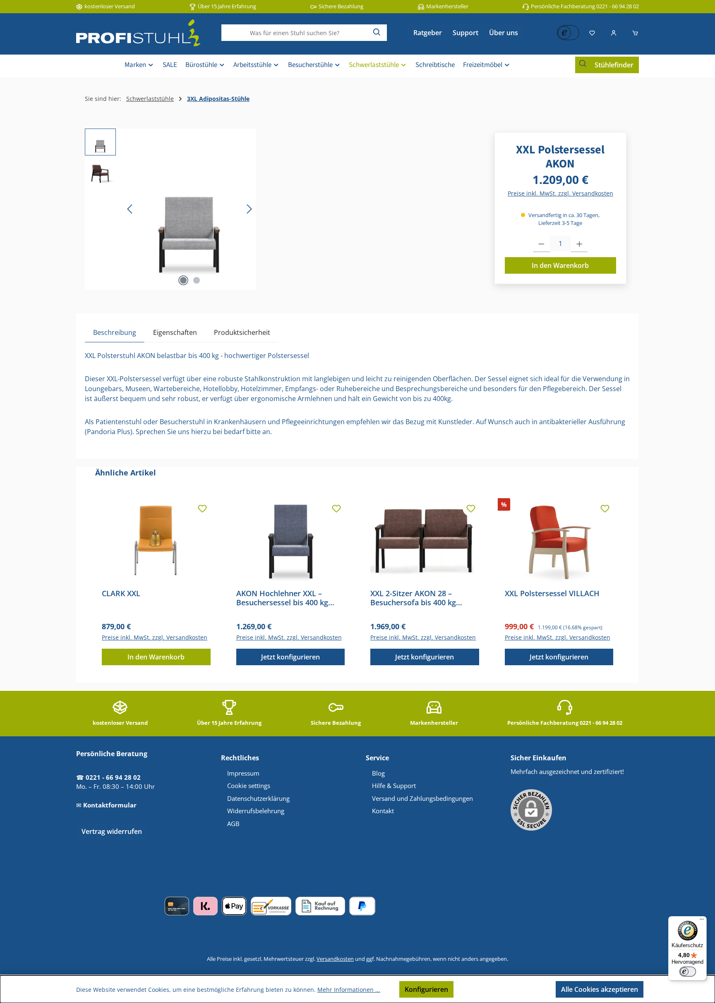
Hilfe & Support (394, 785)
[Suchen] (377, 32)
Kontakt (383, 811)
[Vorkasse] (271, 906)
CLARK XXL (121, 593)
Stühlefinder (614, 64)
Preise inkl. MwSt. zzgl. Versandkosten (560, 193)
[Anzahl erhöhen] (579, 244)
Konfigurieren (426, 989)
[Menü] (702, 921)
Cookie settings (248, 785)
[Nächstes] (249, 209)
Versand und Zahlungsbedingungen (422, 798)
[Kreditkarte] (177, 906)
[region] (170, 209)
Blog (378, 773)
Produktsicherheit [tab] (242, 332)
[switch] (687, 972)
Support (465, 32)
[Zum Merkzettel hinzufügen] (202, 508)
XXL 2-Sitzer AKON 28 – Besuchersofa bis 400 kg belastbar (413, 598)
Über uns (503, 32)
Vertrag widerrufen (112, 831)
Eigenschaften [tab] (175, 332)
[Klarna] (205, 906)
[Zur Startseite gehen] (138, 32)
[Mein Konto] (613, 32)
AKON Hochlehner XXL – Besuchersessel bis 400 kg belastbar (282, 598)
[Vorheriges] (130, 209)
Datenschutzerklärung (258, 798)
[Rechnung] (320, 906)
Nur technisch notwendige (504, 989)
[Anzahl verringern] (541, 244)
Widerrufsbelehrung (255, 811)
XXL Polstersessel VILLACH (552, 593)
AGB (233, 823)
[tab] (114, 332)
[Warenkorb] (632, 32)
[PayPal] (362, 906)
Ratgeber (427, 32)
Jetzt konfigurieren (290, 657)
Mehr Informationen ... (348, 989)
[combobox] (294, 32)
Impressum (243, 773)
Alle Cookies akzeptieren (599, 989)
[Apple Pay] (234, 906)
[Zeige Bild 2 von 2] (196, 280)
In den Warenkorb (560, 265)
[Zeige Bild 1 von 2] (183, 280)
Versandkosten (335, 958)
